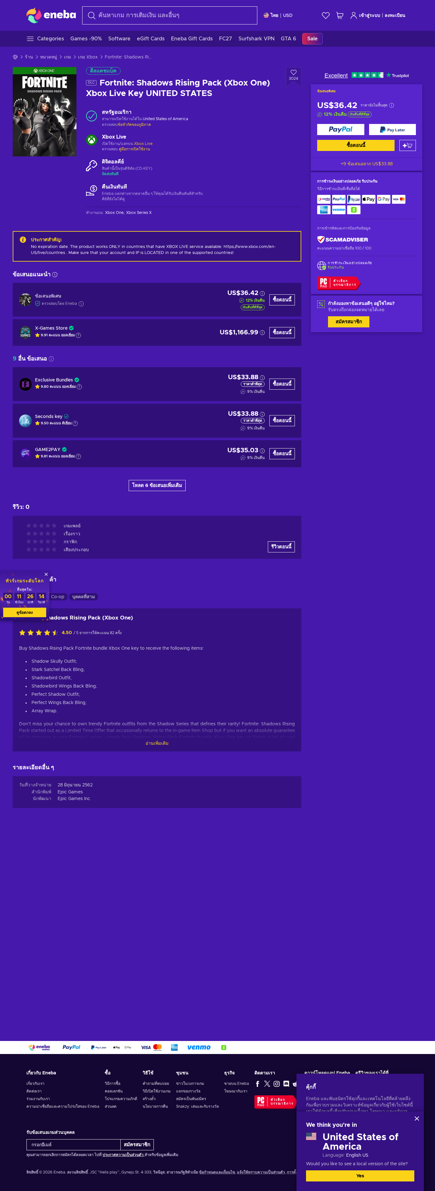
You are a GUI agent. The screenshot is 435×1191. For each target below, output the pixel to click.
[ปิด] (417, 1119)
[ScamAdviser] (342, 239)
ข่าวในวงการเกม (190, 1083)
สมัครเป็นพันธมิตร (191, 1099)
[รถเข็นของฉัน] (340, 15)
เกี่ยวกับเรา (35, 1083)
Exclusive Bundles (54, 380)
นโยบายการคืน (155, 1106)
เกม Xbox (88, 57)
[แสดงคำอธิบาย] (78, 335)
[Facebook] (257, 1083)
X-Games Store (51, 328)
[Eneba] (51, 15)
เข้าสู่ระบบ (369, 15)
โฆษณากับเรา (235, 1091)
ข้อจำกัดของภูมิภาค (134, 125)
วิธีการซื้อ (112, 1083)
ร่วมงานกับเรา (38, 1099)
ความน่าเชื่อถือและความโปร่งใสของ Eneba (62, 1106)
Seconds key (48, 416)
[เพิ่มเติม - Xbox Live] (91, 140)
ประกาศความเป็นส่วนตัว (124, 1155)
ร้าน (29, 57)
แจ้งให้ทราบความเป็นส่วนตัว (261, 1172)
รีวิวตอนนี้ (281, 546)
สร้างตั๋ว (149, 1099)
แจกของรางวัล (188, 1091)
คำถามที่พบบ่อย (156, 1083)
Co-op (57, 597)
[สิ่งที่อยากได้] (326, 15)
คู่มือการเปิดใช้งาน (134, 149)
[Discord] (286, 1083)
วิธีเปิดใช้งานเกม (157, 1091)
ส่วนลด (111, 1106)
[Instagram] (277, 1083)
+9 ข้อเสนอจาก (367, 164)
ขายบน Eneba (236, 1083)
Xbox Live (143, 144)
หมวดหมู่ (48, 57)
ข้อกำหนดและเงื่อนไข (217, 1172)
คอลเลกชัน (114, 1091)
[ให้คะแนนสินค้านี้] (40, 633)
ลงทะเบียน (395, 15)
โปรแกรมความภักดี (121, 1099)
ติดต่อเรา (34, 1091)
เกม (67, 57)
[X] (267, 1083)
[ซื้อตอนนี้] (340, 129)
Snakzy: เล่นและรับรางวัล (197, 1106)
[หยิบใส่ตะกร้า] (407, 145)
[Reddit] (296, 1083)
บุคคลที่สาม (83, 597)
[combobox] (170, 15)
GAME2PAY (48, 450)
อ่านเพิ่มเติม (157, 743)
